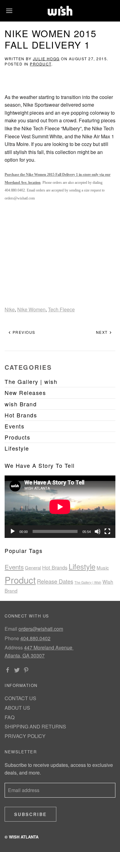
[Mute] (97, 531)
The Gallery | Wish (87, 582)
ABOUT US (17, 707)
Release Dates (55, 581)
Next (102, 332)
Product (40, 63)
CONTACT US (20, 698)
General (33, 567)
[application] (60, 506)
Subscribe (30, 814)
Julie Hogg (46, 58)
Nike (10, 309)
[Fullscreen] (107, 531)
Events (14, 566)
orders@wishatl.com (40, 628)
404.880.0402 (35, 638)
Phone (12, 638)
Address (14, 647)
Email (11, 628)
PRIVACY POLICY (25, 736)
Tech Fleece (61, 309)
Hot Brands (54, 567)
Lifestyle (82, 566)
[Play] (13, 531)
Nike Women (31, 309)
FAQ (9, 717)
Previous (23, 332)
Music (103, 567)
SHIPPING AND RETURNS (35, 726)
